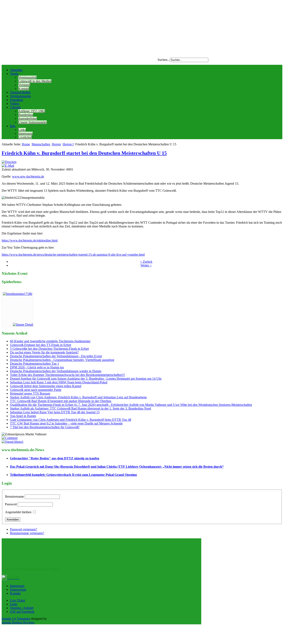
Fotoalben (16, 100)
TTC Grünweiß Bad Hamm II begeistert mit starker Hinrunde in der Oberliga (60, 401)
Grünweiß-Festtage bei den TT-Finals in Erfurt (40, 345)
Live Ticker (17, 600)
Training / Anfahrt (21, 608)
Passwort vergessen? (23, 529)
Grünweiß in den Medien (34, 81)
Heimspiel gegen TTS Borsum (30, 393)
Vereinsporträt (27, 77)
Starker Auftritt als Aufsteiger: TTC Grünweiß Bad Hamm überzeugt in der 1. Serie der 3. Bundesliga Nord (80, 408)
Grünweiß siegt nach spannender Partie (35, 390)
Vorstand (24, 85)
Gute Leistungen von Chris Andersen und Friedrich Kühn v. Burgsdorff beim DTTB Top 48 (70, 419)
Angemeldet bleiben (18, 512)
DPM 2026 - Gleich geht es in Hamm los (37, 367)
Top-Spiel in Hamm (23, 416)
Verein (14, 73)
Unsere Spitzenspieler (32, 122)
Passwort (11, 504)
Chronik (15, 107)
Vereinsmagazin (20, 96)
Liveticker (25, 137)
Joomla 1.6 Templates (16, 618)
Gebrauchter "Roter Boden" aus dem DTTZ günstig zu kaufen (54, 458)
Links (22, 129)
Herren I (68, 144)
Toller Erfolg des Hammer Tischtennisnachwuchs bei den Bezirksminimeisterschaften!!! (67, 375)
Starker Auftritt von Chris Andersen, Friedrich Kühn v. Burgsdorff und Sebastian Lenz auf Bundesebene (78, 397)
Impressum (25, 133)
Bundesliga (25, 115)
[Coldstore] (10, 438)
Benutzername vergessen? (27, 533)
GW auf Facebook (22, 611)
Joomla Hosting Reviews (18, 622)
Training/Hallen (20, 92)
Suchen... (164, 59)
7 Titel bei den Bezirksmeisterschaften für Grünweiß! (44, 427)
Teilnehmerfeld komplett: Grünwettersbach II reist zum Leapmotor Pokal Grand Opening (73, 474)
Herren (56, 144)
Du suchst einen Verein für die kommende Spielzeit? (44, 352)
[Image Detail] (23, 324)
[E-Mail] (8, 165)
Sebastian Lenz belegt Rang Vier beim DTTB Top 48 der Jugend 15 (55, 412)
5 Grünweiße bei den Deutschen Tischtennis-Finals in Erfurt (49, 348)
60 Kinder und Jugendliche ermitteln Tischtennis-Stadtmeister (50, 341)
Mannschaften (41, 144)
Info (12, 126)
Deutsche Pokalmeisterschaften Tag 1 (34, 363)
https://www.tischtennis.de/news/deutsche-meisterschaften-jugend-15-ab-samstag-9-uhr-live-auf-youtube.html (73, 254)
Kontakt (23, 88)
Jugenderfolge (27, 118)
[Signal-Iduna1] (12, 441)
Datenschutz (18, 589)
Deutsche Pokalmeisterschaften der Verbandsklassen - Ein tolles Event (56, 356)
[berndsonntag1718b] (17, 294)
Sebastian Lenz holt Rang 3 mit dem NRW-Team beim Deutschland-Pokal (58, 382)
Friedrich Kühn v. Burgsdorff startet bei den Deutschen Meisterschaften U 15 (84, 153)
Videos (14, 103)
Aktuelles (16, 70)
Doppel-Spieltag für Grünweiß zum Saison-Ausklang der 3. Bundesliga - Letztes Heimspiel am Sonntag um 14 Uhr (86, 378)
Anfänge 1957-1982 (31, 111)
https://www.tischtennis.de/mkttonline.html (30, 240)
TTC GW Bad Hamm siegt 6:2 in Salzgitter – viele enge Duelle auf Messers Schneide (66, 423)
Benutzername (14, 496)
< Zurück (146, 261)
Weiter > (146, 265)
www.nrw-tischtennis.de (28, 176)
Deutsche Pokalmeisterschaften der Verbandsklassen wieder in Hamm (55, 371)
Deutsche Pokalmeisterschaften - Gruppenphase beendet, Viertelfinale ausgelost (62, 360)
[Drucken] (9, 162)
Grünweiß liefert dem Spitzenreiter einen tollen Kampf (45, 386)
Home (26, 144)
